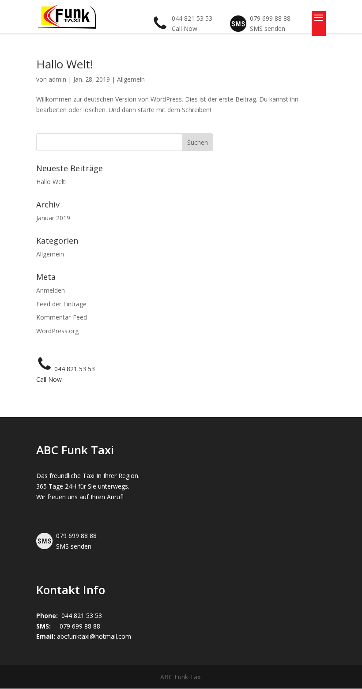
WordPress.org (57, 331)
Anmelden (50, 290)
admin (57, 79)
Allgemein (131, 79)
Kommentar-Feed (61, 317)
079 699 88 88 (80, 626)
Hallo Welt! (64, 64)
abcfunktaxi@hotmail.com (94, 636)
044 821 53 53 (74, 369)
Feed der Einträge (61, 304)
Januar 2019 (53, 218)
